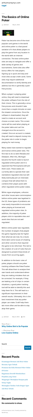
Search (4, 344)
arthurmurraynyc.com (11, 3)
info (24, 317)
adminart (6, 24)
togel (4, 5)
